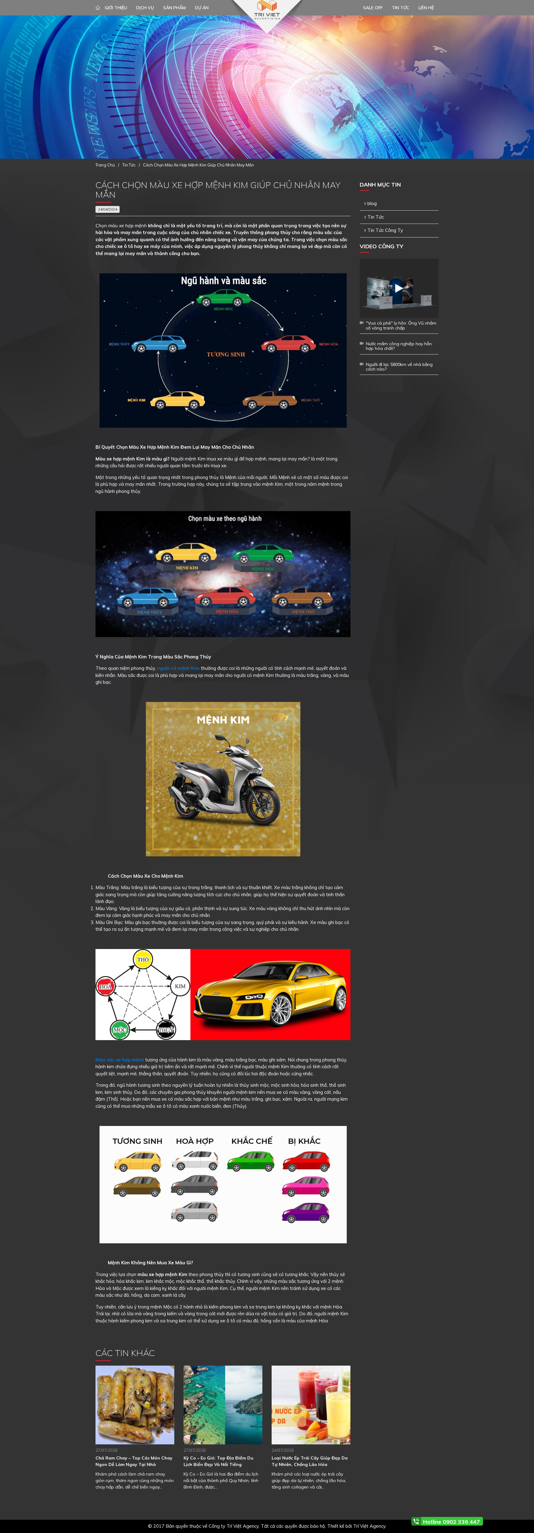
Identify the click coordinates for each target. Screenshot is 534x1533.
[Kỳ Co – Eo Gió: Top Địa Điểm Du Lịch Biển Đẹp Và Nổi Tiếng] (223, 1405)
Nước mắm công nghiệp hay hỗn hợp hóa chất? (399, 346)
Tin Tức (375, 217)
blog (372, 203)
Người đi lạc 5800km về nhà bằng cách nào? (399, 367)
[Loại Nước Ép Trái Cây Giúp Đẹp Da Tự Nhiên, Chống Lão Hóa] (311, 1405)
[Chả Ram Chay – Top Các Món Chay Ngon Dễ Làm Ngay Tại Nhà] (134, 1405)
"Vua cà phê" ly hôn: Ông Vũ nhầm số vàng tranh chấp (401, 325)
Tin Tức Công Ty (385, 230)
